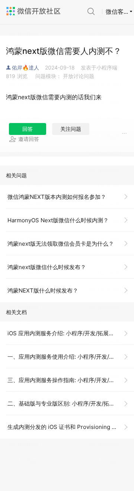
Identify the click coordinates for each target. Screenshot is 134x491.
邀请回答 (28, 139)
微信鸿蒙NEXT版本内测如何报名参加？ (56, 196)
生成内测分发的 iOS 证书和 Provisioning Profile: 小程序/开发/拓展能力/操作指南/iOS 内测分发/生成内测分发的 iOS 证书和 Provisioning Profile (70, 426)
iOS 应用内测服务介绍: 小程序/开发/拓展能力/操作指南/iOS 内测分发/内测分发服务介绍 (70, 333)
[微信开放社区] (34, 11)
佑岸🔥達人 (25, 67)
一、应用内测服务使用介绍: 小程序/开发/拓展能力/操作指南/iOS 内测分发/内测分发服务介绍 (70, 356)
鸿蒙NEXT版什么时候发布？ (42, 290)
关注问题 (70, 129)
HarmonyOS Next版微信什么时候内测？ (58, 220)
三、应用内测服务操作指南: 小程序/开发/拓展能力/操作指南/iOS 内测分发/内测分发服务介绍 (70, 380)
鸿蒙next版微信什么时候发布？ (46, 267)
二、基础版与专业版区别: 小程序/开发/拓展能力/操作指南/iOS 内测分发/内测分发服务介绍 (70, 403)
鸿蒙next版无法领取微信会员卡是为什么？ (60, 243)
